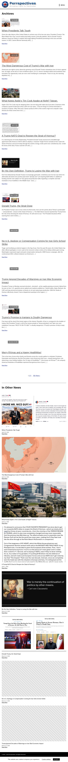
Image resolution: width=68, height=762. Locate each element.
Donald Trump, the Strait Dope (17, 206)
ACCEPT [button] (56, 759)
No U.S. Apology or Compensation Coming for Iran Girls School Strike (34, 242)
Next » (38, 375)
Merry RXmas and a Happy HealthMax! (21, 352)
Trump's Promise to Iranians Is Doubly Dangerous (27, 317)
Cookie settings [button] (46, 759)
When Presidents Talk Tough (16, 30)
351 (34, 375)
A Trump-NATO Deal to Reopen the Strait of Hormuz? (29, 135)
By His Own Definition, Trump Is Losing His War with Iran (30, 170)
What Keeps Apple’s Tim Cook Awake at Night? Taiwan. (30, 100)
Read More (4, 43)
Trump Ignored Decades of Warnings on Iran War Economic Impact (32, 281)
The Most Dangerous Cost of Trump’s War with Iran (28, 65)
